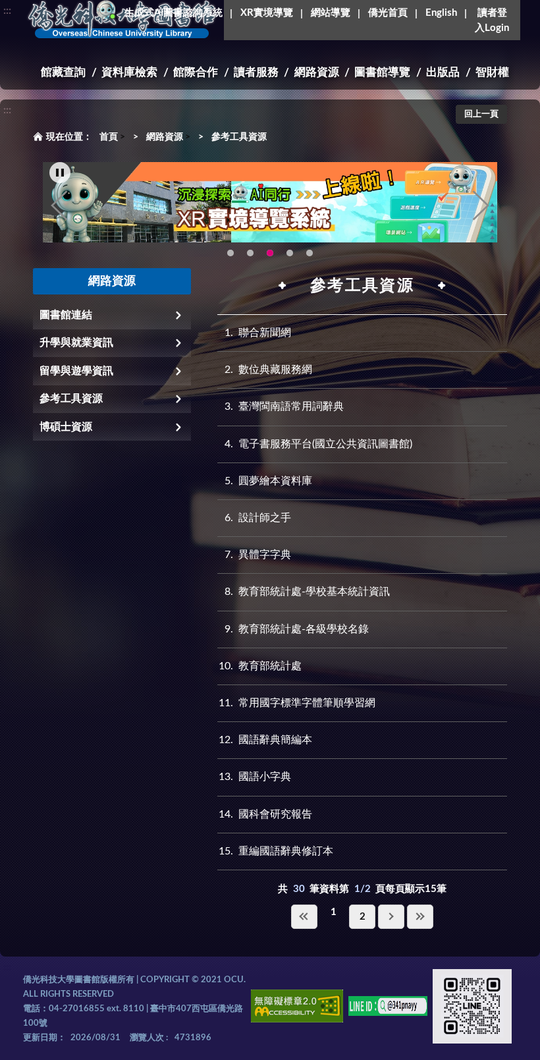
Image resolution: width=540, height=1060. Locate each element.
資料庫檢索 (129, 72)
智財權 (492, 72)
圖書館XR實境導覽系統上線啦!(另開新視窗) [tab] (270, 253)
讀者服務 (256, 72)
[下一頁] (391, 917)
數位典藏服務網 (268, 369)
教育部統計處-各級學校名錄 (297, 629)
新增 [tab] (289, 253)
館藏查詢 (63, 72)
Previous (59, 205)
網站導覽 (330, 13)
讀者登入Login (492, 20)
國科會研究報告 (265, 814)
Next (481, 205)
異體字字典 (258, 554)
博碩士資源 (66, 427)
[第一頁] (304, 917)
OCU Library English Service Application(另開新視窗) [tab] (250, 253)
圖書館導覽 (382, 72)
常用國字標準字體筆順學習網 (297, 703)
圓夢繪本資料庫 (268, 481)
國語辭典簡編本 (265, 740)
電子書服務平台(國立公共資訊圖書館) (318, 444)
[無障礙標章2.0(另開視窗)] (297, 1008)
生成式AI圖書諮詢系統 (173, 13)
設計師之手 (258, 518)
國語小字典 (255, 776)
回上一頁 (481, 114)
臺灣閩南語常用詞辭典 (284, 406)
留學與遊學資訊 (76, 371)
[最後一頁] (420, 917)
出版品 (443, 72)
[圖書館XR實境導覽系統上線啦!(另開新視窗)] (270, 202)
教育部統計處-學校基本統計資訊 (307, 591)
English (441, 13)
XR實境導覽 (266, 13)
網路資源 (316, 72)
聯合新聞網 (258, 332)
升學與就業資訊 (76, 342)
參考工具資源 (239, 137)
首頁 (108, 137)
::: (7, 10)
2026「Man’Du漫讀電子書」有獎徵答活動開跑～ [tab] (230, 253)
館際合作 (195, 72)
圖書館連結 (66, 315)
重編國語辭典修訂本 (276, 851)
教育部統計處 (260, 666)
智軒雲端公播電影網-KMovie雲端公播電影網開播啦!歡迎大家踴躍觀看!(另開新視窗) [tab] (309, 253)
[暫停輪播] (59, 172)
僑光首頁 (388, 13)
